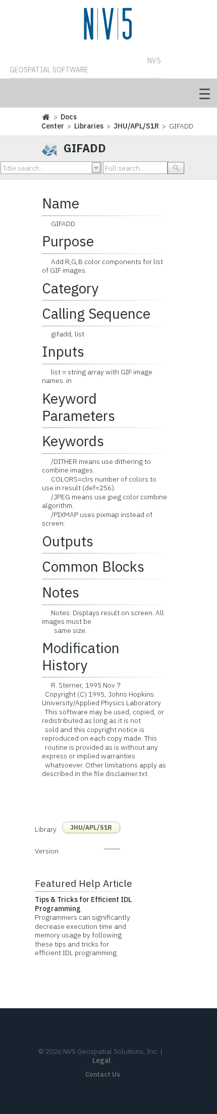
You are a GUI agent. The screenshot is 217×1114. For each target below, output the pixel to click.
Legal (101, 1060)
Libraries (88, 126)
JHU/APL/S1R (136, 126)
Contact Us (102, 1074)
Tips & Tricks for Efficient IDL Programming (83, 904)
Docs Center (59, 121)
